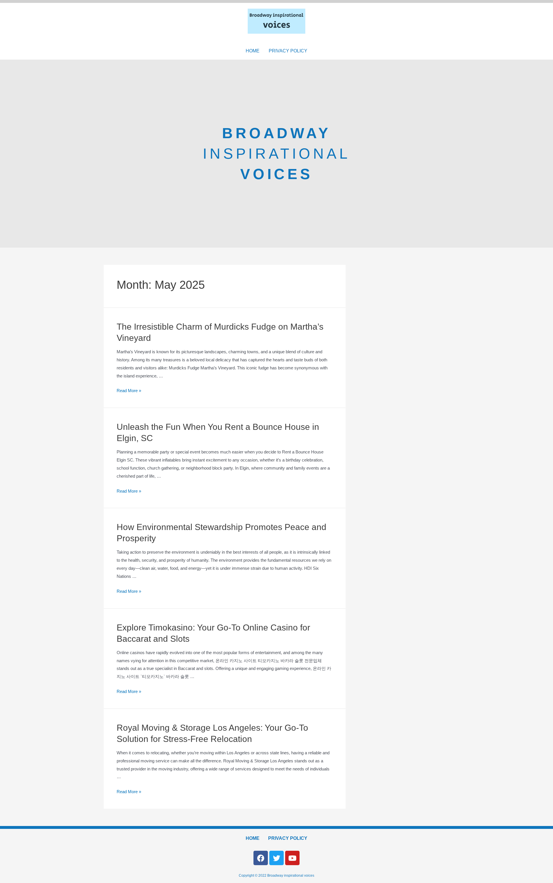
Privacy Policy (288, 50)
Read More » (129, 390)
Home (253, 50)
